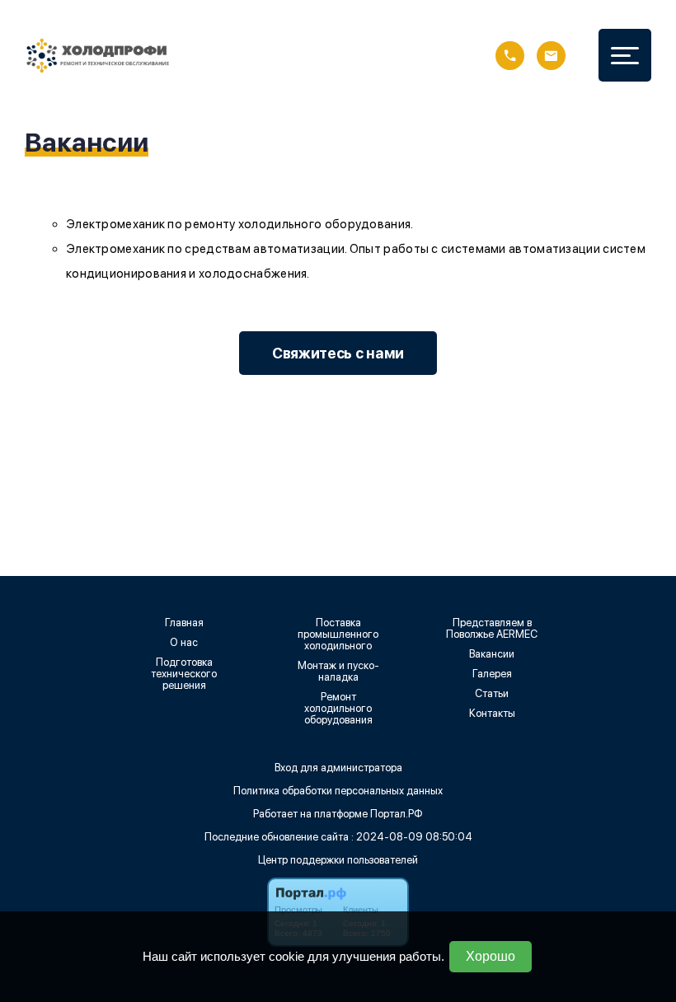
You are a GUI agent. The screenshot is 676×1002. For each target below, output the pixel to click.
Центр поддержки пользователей (338, 860)
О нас (184, 642)
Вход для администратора (338, 767)
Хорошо (490, 956)
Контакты (492, 713)
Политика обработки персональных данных (338, 790)
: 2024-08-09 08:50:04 (411, 837)
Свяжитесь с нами (338, 353)
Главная (184, 623)
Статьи (492, 694)
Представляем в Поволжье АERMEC (492, 628)
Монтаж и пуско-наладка (338, 671)
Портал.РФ (396, 814)
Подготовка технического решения (184, 674)
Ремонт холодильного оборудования (338, 708)
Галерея (492, 674)
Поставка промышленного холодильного (338, 634)
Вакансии (491, 654)
